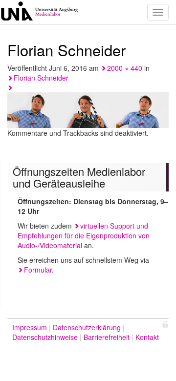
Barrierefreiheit (107, 337)
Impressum (29, 327)
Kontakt (147, 337)
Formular (38, 270)
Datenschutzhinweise (45, 337)
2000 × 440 (124, 68)
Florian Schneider (41, 78)
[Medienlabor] (39, 12)
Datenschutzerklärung (87, 327)
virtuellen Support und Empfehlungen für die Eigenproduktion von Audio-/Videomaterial (84, 235)
